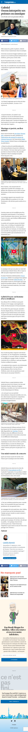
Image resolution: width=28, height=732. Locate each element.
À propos (14, 724)
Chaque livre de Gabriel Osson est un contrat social (18, 585)
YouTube (15, 431)
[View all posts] (9, 558)
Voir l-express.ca (14, 701)
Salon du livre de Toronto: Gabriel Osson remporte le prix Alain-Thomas (18, 578)
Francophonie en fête (15, 470)
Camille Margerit (9, 542)
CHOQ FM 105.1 (18, 279)
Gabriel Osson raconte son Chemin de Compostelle (17, 593)
